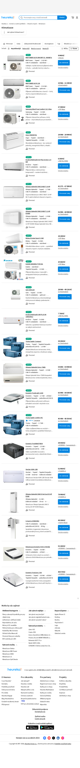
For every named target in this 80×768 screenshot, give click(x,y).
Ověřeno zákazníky (65, 681)
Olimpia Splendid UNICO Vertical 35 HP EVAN (39, 495)
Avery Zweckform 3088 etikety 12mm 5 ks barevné (40, 635)
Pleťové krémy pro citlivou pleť (12, 628)
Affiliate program (45, 699)
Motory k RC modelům (9, 625)
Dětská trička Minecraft (9, 633)
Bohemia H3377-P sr (35, 640)
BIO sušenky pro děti (9, 639)
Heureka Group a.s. (31, 744)
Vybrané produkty (36, 626)
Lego (56, 625)
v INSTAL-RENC (63, 161)
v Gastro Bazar (63, 523)
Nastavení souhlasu (27, 693)
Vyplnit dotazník (40, 719)
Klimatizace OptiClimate (10, 659)
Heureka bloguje (7, 696)
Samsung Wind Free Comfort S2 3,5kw (39, 109)
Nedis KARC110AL (34, 643)
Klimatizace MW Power (9, 651)
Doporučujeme (60, 610)
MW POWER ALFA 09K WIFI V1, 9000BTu (39, 58)
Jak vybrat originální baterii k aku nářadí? (40, 617)
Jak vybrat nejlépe (36, 610)
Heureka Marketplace (47, 690)
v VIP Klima (61, 109)
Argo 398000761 (31, 135)
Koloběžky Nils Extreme (10, 631)
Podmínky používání (8, 687)
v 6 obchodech (62, 85)
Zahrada (57, 628)
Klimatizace (42, 24)
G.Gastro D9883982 (32, 521)
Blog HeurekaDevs (8, 699)
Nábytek (57, 631)
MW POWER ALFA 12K (33, 83)
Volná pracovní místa (8, 690)
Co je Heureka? (6, 681)
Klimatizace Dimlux (8, 649)
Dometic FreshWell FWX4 (34, 444)
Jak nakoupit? (25, 681)
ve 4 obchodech (63, 292)
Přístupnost (5, 704)
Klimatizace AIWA (8, 654)
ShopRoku (62, 684)
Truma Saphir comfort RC (34, 418)
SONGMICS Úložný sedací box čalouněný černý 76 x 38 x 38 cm (40, 646)
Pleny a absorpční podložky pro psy (13, 614)
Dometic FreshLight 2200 (34, 393)
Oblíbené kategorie (10, 610)
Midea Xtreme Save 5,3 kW (35, 238)
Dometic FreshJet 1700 (34, 573)
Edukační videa (45, 702)
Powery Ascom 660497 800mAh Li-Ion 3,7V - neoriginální (40, 638)
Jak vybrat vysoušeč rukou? (37, 620)
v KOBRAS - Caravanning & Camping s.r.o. (67, 445)
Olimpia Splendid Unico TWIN (35, 367)
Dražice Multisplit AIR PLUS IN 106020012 (36, 316)
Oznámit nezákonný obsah (10, 702)
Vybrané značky (8, 645)
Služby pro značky (46, 693)
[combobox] (38, 17)
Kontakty (5, 684)
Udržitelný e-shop (65, 696)
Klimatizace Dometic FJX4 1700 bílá (38, 547)
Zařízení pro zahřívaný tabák (11, 620)
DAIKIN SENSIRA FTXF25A (34, 264)
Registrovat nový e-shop (48, 684)
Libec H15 (32, 630)
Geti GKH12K (30, 290)
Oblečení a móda (60, 633)
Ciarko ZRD (32, 632)
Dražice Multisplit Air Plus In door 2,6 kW (38, 161)
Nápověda (43, 704)
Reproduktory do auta (9, 623)
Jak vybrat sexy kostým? (36, 614)
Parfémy (57, 617)
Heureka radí (25, 687)
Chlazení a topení (32, 24)
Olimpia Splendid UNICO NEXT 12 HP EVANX (38, 212)
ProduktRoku (63, 687)
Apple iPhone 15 (60, 614)
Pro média (5, 693)
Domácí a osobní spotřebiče (17, 24)
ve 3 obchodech (63, 137)
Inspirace (62, 693)
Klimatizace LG (7, 657)
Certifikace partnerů (65, 690)
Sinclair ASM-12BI (32, 469)
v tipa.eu (61, 58)
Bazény (57, 620)
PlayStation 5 (59, 623)
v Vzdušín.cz (62, 471)
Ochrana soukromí (26, 696)
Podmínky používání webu (62, 744)
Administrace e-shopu (47, 681)
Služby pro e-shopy (46, 687)
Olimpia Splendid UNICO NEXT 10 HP (38, 187)
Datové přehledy (45, 696)
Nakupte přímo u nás (27, 690)
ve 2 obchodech (63, 214)
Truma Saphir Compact (33, 341)
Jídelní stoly (6, 617)
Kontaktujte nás (40, 712)
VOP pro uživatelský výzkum (30, 704)
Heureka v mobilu (26, 684)
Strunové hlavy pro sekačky (11, 636)
